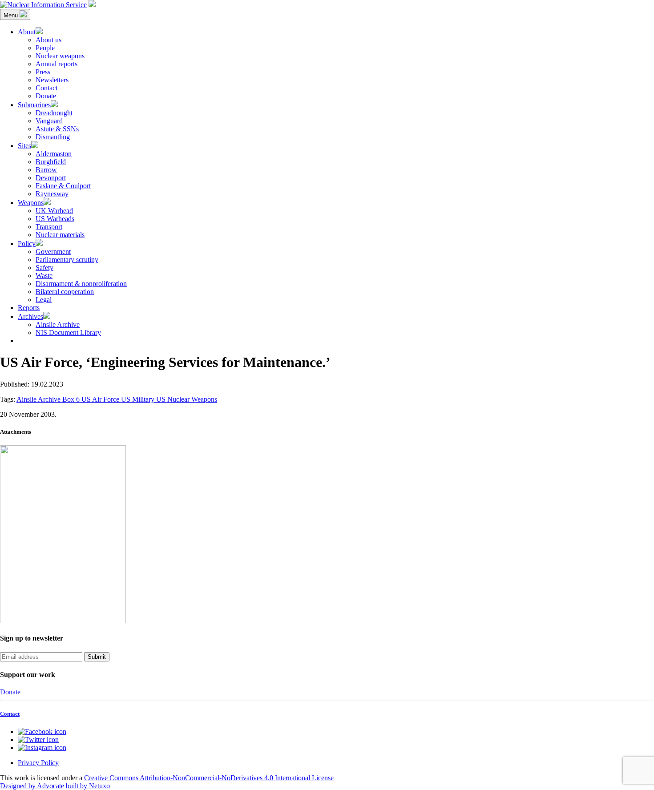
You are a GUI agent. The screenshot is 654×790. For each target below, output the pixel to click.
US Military (138, 399)
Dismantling (53, 137)
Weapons (31, 202)
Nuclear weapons (60, 56)
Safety (44, 267)
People (45, 48)
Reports (29, 307)
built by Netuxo (88, 786)
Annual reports (56, 64)
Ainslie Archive (58, 324)
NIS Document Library (68, 332)
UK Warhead (54, 210)
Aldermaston (54, 153)
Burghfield (51, 161)
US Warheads (55, 218)
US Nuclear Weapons (186, 399)
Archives (30, 316)
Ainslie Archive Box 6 (48, 399)
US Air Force (101, 399)
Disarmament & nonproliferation (81, 283)
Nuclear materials (60, 234)
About (27, 32)
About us (48, 40)
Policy (27, 243)
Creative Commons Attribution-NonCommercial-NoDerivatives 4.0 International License (209, 778)
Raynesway (52, 194)
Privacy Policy (38, 762)
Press (43, 72)
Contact (46, 88)
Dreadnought (54, 113)
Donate (46, 96)
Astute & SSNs (57, 129)
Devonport (51, 177)
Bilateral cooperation (65, 291)
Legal (44, 299)
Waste (44, 275)
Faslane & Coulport (63, 185)
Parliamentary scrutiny (67, 259)
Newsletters (52, 80)
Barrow (46, 169)
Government (53, 251)
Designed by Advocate (32, 786)
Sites (24, 145)
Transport (49, 226)
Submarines (34, 105)
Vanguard (49, 121)
